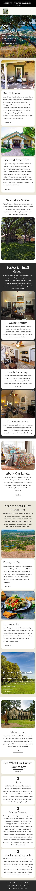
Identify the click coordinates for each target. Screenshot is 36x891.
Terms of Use (16, 888)
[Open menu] (32, 11)
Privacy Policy (24, 888)
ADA (10, 888)
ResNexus (27, 882)
